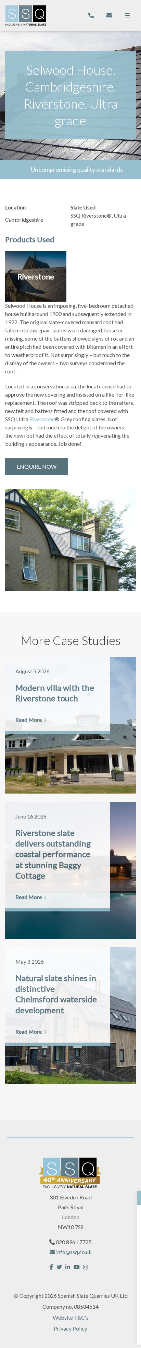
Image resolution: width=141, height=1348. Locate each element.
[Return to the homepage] (25, 15)
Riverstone (42, 419)
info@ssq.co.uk (73, 1252)
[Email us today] (109, 15)
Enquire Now (36, 466)
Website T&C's (71, 1317)
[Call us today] (91, 15)
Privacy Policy (70, 1328)
